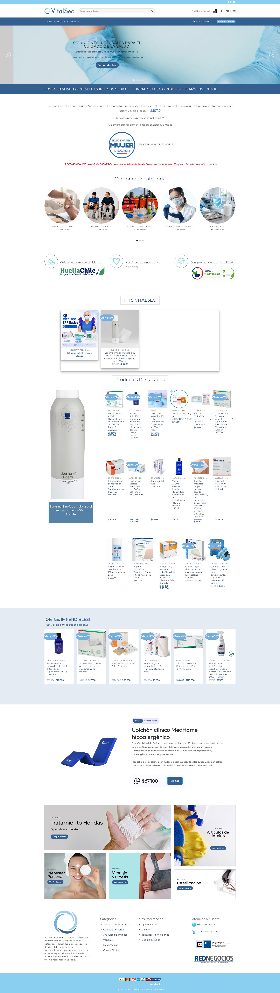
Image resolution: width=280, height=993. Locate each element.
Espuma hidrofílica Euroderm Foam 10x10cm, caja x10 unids (142, 572)
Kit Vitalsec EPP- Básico (79, 353)
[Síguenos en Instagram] (231, 2)
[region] (140, 752)
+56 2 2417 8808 (206, 924)
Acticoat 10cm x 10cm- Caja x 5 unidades (123, 664)
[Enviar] (152, 10)
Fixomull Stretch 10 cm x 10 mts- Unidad (221, 485)
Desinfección (110, 945)
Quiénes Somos (151, 924)
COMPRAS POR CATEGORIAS (61, 21)
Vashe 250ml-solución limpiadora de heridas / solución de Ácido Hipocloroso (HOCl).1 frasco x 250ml (178, 495)
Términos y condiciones (155, 934)
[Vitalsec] (59, 11)
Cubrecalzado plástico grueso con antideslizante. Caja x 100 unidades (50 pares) (219, 574)
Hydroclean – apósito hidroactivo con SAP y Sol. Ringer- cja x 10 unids (136, 488)
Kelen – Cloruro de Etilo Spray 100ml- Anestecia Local (116, 570)
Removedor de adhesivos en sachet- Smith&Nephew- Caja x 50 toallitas (116, 488)
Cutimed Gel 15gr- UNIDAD (157, 484)
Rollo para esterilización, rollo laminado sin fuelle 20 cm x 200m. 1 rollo (158, 421)
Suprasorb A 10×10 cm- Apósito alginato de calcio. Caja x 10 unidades (221, 420)
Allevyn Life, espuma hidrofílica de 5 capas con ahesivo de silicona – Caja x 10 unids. (167, 574)
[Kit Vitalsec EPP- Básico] (79, 329)
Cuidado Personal (113, 929)
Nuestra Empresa (201, 11)
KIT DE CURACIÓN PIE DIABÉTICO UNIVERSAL (200, 419)
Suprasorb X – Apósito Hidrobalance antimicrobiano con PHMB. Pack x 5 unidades (116, 421)
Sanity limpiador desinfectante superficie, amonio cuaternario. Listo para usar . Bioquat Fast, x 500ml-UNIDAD (220, 670)
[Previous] (8, 55)
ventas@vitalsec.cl (207, 931)
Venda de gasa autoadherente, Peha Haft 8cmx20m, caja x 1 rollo (155, 667)
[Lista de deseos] (227, 11)
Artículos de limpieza (115, 934)
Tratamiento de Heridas (117, 924)
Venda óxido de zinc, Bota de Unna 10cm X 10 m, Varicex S (187, 666)
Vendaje (108, 939)
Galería (146, 929)
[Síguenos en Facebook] (228, 2)
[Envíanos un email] (234, 2)
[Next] (271, 55)
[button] (221, 11)
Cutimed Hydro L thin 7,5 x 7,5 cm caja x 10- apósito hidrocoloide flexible (194, 572)
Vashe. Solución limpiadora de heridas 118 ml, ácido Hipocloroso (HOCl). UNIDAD (136, 423)
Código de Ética (151, 939)
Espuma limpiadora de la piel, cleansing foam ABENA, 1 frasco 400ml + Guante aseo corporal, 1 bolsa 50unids (120, 357)
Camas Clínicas (111, 950)
